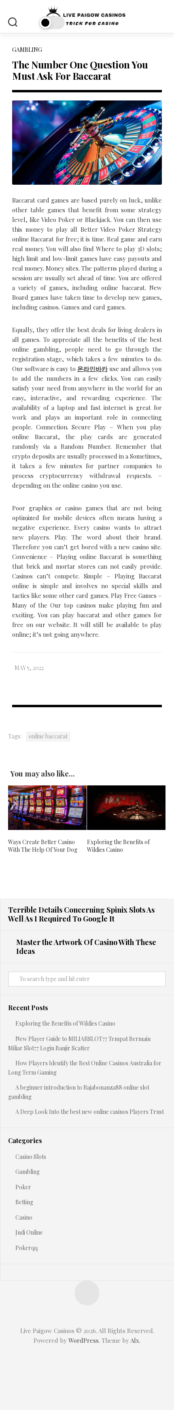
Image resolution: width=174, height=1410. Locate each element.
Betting (24, 1202)
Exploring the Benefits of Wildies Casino (118, 846)
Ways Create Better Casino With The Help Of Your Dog (42, 846)
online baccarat (48, 736)
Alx (134, 1340)
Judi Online (29, 1232)
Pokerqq (26, 1248)
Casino (23, 1217)
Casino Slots (30, 1156)
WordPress (83, 1340)
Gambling (27, 49)
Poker (23, 1187)
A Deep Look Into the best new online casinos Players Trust (89, 1112)
